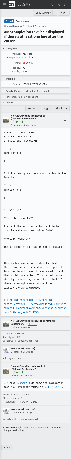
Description (16, 125)
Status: (17, 84)
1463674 (21, 333)
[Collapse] (65, 120)
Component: (14, 57)
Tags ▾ (47, 108)
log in (19, 427)
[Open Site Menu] (4, 4)
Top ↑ (7, 447)
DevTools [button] (28, 53)
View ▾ (63, 12)
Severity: (16, 71)
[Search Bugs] (51, 4)
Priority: (16, 67)
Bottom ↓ (33, 108)
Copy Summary (43, 12)
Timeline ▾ (61, 108)
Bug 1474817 (22, 21)
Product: (16, 53)
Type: (18, 62)
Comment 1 (16, 375)
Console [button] (27, 57)
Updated (15, 327)
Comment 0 (23, 383)
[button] (63, 4)
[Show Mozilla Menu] (12, 4)
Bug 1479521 (52, 386)
